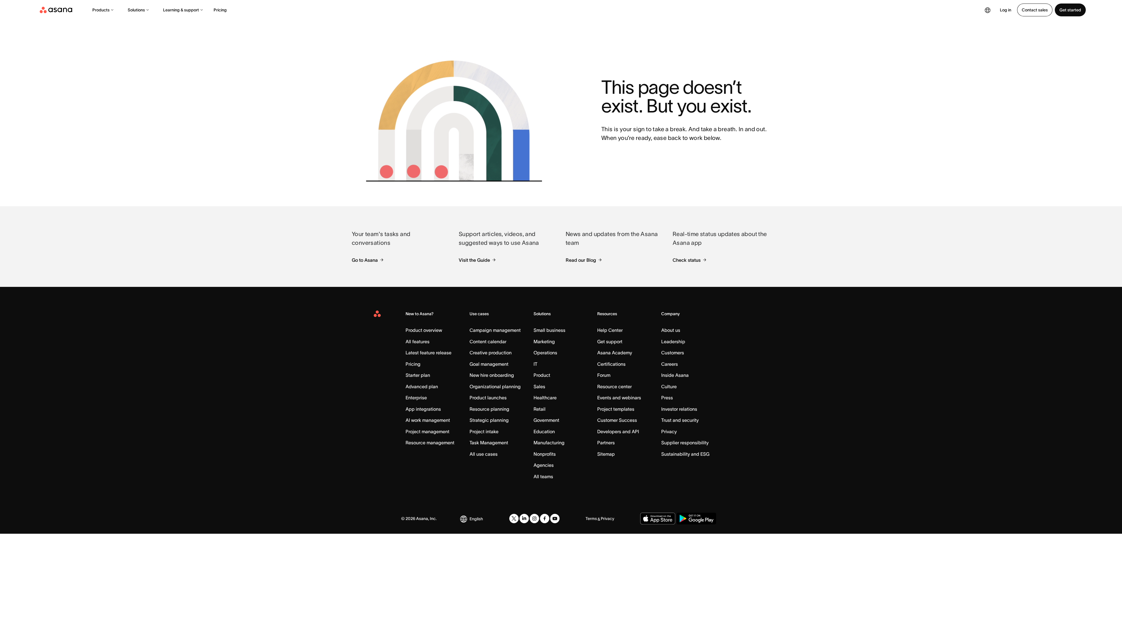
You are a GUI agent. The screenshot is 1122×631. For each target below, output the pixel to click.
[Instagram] (534, 518)
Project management (427, 431)
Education (544, 431)
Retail (540, 409)
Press (667, 397)
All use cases (484, 454)
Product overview (424, 330)
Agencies (544, 465)
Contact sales (1035, 10)
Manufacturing (549, 442)
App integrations (423, 409)
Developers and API (618, 431)
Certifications (611, 364)
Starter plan (418, 375)
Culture (669, 386)
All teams (543, 476)
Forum (603, 375)
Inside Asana (675, 375)
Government (546, 420)
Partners (606, 442)
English (476, 518)
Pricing (220, 10)
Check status (687, 260)
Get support (609, 341)
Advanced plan (422, 386)
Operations (545, 352)
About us (670, 330)
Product (542, 375)
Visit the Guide (474, 260)
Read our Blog (581, 260)
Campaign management (495, 330)
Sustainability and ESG (685, 454)
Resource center (614, 386)
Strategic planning (489, 420)
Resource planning (489, 409)
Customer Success (617, 420)
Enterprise (416, 397)
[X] (514, 518)
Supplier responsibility (685, 442)
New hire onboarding (492, 375)
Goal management (489, 364)
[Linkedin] (524, 518)
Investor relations (679, 409)
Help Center (610, 330)
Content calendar (488, 341)
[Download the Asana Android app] (696, 518)
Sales (539, 386)
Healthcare (545, 397)
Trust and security (680, 420)
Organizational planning (495, 386)
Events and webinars (619, 397)
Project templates (615, 409)
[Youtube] (555, 518)
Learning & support (181, 10)
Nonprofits (545, 454)
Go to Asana (365, 260)
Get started (1070, 10)
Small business (549, 330)
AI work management (428, 420)
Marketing (544, 341)
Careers (669, 364)
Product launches (488, 397)
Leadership (673, 341)
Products (101, 10)
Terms (591, 518)
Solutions (136, 10)
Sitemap (606, 454)
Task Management (489, 442)
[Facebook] (544, 518)
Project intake (484, 431)
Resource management (430, 442)
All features (418, 341)
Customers (672, 352)
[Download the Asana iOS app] (657, 518)
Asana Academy (614, 352)
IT (535, 364)
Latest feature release (428, 352)
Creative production (491, 352)
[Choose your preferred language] (987, 10)
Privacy (669, 431)
